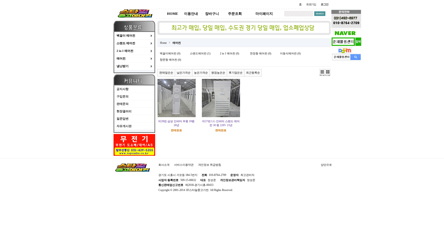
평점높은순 (218, 72)
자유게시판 (124, 126)
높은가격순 (201, 72)
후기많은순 (236, 72)
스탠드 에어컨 (126, 43)
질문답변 (123, 118)
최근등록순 (253, 72)
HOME (172, 14)
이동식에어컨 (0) (290, 53)
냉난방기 (123, 66)
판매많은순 (166, 72)
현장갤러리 (124, 111)
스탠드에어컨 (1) (200, 53)
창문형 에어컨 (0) (170, 59)
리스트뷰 (322, 72)
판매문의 (123, 104)
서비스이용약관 (184, 164)
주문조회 (235, 14)
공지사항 (123, 89)
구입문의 (123, 96)
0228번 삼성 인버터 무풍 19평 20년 (176, 123)
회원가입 (311, 4)
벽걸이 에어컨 (126, 35)
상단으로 (326, 164)
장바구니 (212, 14)
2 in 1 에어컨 (125, 51)
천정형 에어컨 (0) (260, 53)
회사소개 (164, 164)
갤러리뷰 (327, 72)
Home (163, 42)
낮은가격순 (184, 72)
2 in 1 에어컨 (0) (229, 53)
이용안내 (191, 14)
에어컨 (121, 58)
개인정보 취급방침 (209, 164)
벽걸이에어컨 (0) (170, 53)
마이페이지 (264, 14)
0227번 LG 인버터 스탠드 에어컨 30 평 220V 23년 (221, 123)
